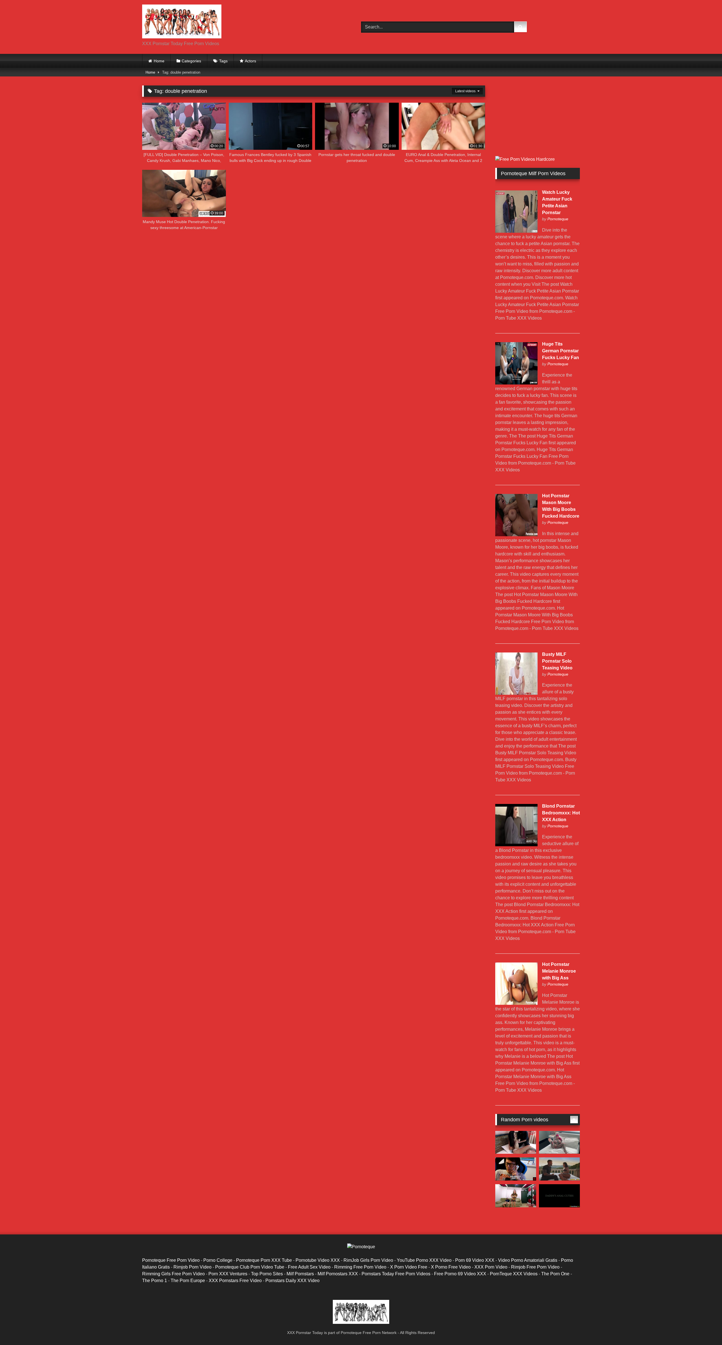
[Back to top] (704, 1328)
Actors (250, 61)
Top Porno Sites (267, 1273)
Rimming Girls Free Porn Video (173, 1273)
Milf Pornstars (300, 1273)
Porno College (217, 1260)
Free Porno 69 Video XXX (460, 1273)
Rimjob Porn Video (192, 1267)
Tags (223, 61)
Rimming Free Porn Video (360, 1267)
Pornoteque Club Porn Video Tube (249, 1267)
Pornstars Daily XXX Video (292, 1280)
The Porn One (555, 1273)
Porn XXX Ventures (227, 1273)
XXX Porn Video (490, 1267)
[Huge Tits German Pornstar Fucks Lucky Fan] (516, 383)
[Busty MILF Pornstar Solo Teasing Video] (516, 693)
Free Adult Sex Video (309, 1267)
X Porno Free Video (451, 1267)
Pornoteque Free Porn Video (171, 1260)
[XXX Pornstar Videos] (181, 22)
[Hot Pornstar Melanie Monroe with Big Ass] (516, 1003)
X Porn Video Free (408, 1267)
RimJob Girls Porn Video (368, 1260)
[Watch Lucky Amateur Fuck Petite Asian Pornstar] (516, 231)
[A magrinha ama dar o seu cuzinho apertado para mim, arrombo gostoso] (515, 1195)
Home (159, 61)
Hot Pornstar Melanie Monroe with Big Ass (559, 971)
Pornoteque (557, 219)
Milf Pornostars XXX (338, 1273)
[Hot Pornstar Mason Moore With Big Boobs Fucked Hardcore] (516, 534)
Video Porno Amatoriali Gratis (527, 1260)
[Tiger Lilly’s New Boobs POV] (559, 1142)
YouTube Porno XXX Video (424, 1260)
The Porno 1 (154, 1280)
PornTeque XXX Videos (514, 1273)
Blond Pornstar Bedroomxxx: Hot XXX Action (561, 813)
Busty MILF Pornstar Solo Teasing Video (557, 661)
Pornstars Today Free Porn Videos (396, 1273)
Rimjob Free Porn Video (535, 1267)
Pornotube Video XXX (318, 1260)
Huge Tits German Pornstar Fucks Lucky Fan (560, 351)
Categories (191, 61)
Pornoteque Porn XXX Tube (264, 1260)
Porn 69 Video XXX (474, 1260)
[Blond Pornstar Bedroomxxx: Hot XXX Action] (516, 844)
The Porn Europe (188, 1280)
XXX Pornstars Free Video (235, 1280)
